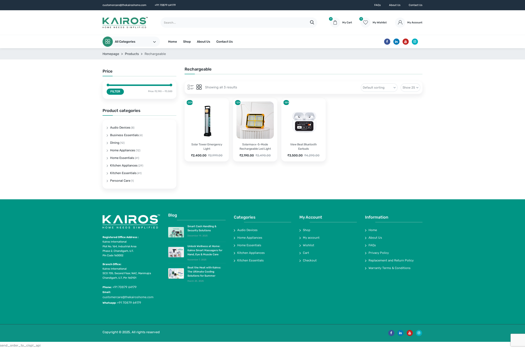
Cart (306, 253)
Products (132, 54)
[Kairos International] (125, 22)
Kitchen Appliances (124, 165)
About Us (395, 5)
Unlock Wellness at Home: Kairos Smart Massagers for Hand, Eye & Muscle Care (204, 250)
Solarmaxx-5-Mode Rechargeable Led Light (255, 147)
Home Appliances (122, 150)
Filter (115, 91)
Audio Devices (120, 127)
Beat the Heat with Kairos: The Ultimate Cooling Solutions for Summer (204, 271)
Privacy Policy (379, 253)
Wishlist (308, 245)
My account (311, 238)
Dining (114, 143)
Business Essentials (124, 135)
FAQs (377, 5)
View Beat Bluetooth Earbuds (303, 147)
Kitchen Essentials (123, 173)
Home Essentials (122, 158)
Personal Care (120, 180)
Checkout (310, 260)
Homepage (111, 54)
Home (172, 41)
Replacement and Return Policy (391, 260)
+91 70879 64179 (124, 287)
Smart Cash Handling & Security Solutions (201, 228)
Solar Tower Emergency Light (206, 147)
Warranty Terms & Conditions (390, 268)
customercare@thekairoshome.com (128, 297)
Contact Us (415, 5)
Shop (187, 41)
